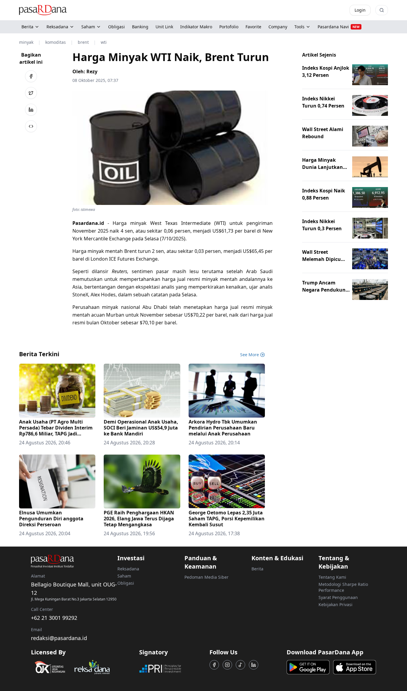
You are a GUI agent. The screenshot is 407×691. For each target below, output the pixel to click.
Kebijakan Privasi (335, 604)
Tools (299, 26)
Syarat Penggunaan (338, 597)
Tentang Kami (332, 577)
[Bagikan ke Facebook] (31, 76)
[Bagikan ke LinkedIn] (31, 110)
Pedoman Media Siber (206, 577)
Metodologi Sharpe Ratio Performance (343, 587)
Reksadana (57, 26)
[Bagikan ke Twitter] (31, 93)
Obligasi (125, 583)
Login (360, 10)
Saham (88, 26)
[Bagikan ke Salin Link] (31, 126)
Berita (27, 26)
